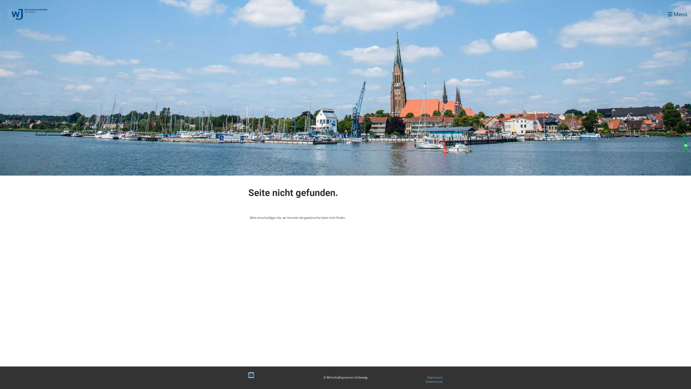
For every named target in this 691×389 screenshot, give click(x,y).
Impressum (435, 377)
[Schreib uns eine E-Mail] (251, 376)
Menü (679, 14)
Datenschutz (434, 382)
